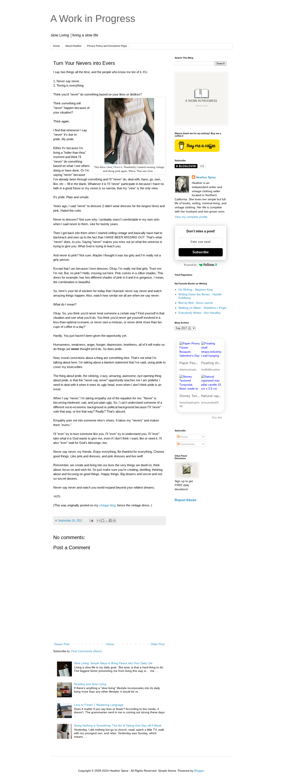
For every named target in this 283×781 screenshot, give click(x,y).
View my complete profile (191, 216)
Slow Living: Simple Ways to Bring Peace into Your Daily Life (113, 663)
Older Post (157, 644)
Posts (184, 436)
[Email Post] (91, 520)
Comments (187, 444)
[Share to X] (106, 520)
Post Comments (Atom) (86, 651)
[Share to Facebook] (110, 520)
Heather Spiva (206, 177)
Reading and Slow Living (90, 684)
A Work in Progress (92, 18)
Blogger (199, 770)
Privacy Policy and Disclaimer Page (107, 46)
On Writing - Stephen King (195, 289)
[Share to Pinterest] (114, 520)
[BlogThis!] (102, 520)
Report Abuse (185, 500)
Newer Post (61, 644)
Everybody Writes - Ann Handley (199, 312)
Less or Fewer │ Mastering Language (98, 704)
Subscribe (200, 252)
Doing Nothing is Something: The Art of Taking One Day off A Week (117, 725)
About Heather (73, 46)
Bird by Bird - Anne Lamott (195, 302)
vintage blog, (107, 505)
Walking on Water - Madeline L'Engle (202, 307)
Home (56, 46)
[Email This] (99, 520)
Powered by (190, 264)
